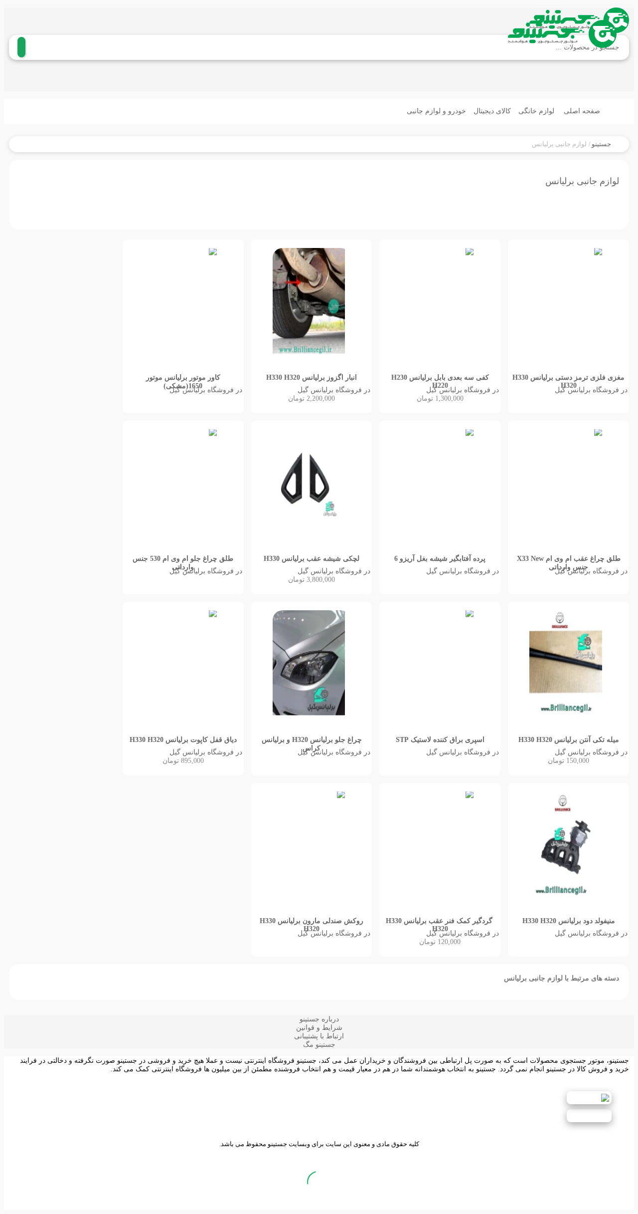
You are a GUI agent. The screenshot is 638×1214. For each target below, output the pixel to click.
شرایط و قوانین (319, 1027)
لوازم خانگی (537, 111)
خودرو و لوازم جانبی (436, 111)
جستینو (601, 144)
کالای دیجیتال (492, 111)
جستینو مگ (319, 1044)
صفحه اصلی (583, 111)
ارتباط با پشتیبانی (319, 1036)
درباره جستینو (319, 1019)
